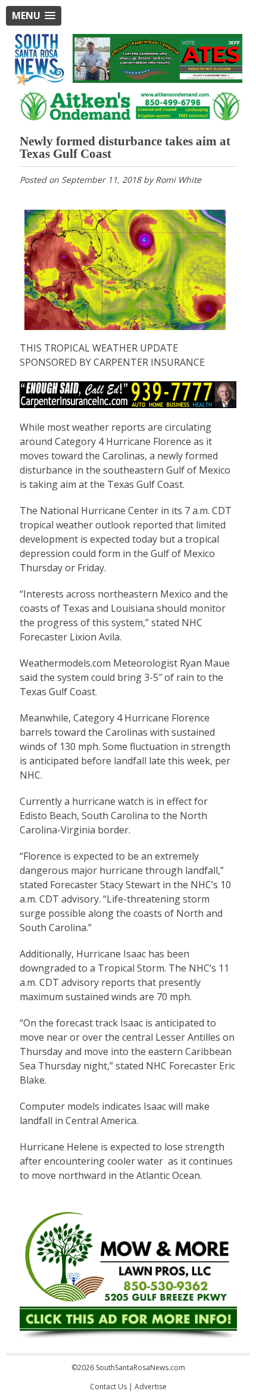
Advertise (151, 1386)
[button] (33, 16)
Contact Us (108, 1386)
